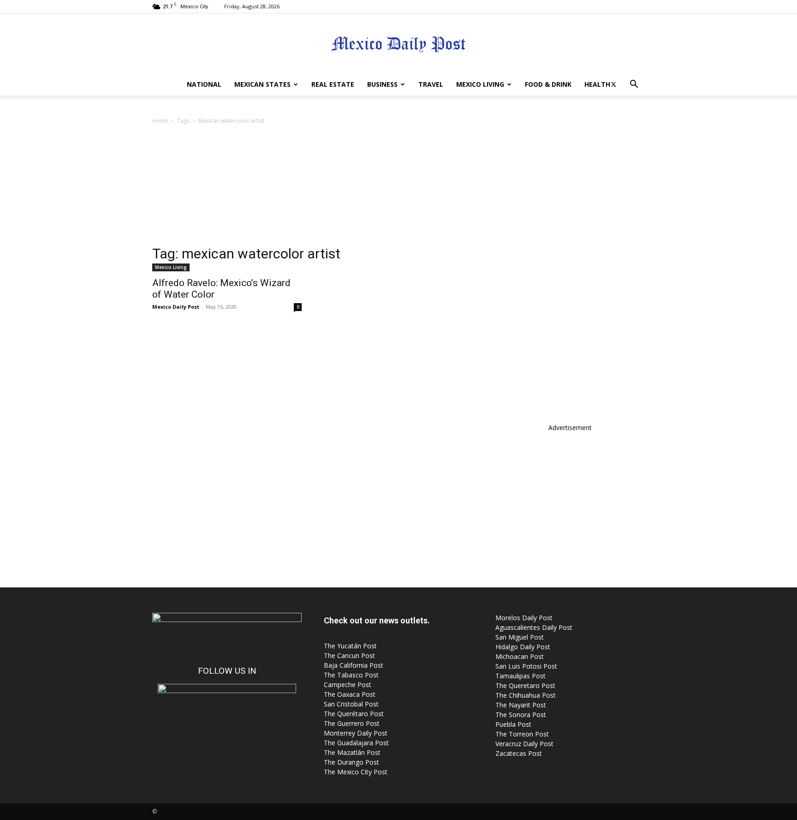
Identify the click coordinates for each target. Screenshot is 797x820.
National (204, 84)
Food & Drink (548, 84)
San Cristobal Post (351, 704)
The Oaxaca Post (349, 694)
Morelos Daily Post (524, 617)
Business (382, 84)
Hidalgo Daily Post (522, 646)
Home (160, 121)
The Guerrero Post (352, 723)
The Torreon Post (522, 734)
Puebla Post (513, 724)
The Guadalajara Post (356, 742)
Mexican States (262, 84)
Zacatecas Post (518, 753)
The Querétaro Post (354, 713)
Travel (430, 84)
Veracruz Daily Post (524, 743)
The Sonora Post (520, 714)
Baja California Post (353, 665)
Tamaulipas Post (520, 675)
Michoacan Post (519, 656)
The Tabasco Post (351, 674)
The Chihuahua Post (525, 695)
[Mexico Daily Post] (398, 44)
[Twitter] (613, 84)
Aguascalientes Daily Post (533, 627)
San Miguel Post (519, 637)
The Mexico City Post (355, 771)
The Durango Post (351, 762)
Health (597, 84)
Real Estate (332, 84)
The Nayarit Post (520, 704)
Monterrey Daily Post (355, 733)
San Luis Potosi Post (526, 666)
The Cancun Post (349, 655)
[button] (634, 85)
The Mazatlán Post (352, 752)
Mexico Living (480, 84)
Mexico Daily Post (175, 306)
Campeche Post (347, 684)
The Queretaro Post (525, 685)
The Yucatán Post (350, 645)
